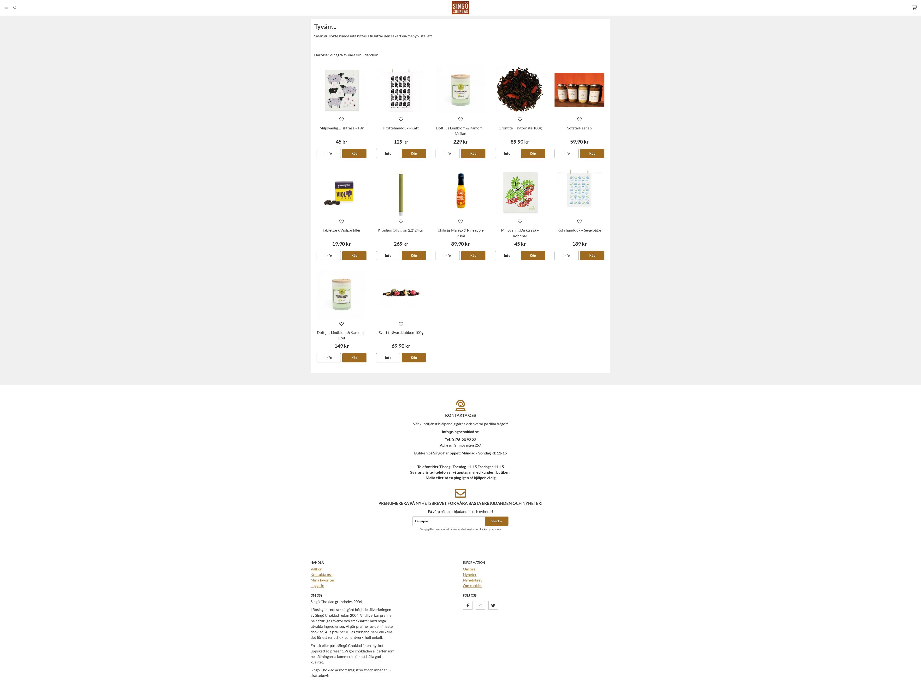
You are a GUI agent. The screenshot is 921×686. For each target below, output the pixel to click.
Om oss (469, 569)
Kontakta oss (321, 574)
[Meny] (6, 7)
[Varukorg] (914, 7)
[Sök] (15, 8)
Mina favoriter (322, 580)
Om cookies (472, 585)
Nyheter (470, 574)
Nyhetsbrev (472, 580)
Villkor (316, 569)
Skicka (496, 521)
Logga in (317, 585)
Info (328, 153)
